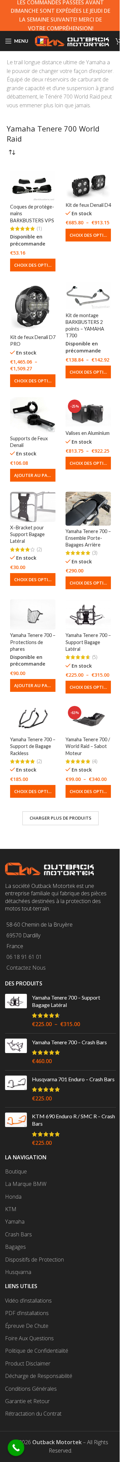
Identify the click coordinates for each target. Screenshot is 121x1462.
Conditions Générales (31, 1388)
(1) (39, 228)
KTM (10, 1209)
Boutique (16, 1171)
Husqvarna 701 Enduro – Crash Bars (73, 1079)
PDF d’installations (27, 1313)
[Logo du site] (72, 40)
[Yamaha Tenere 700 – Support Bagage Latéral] (88, 614)
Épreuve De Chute (26, 1325)
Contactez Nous (26, 967)
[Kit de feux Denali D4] (88, 185)
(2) (39, 549)
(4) (94, 761)
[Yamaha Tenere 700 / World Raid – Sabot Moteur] (88, 719)
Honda (13, 1196)
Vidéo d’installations (28, 1300)
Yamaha (15, 1221)
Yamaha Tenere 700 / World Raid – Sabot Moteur (88, 746)
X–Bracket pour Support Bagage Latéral (27, 534)
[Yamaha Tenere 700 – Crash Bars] (16, 1052)
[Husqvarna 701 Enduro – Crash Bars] (16, 1089)
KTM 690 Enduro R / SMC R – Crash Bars (73, 1120)
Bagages (15, 1246)
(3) (94, 553)
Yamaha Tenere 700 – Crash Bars (69, 1042)
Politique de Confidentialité (36, 1350)
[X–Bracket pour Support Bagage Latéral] (32, 507)
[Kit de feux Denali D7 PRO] (32, 307)
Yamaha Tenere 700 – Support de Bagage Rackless (32, 746)
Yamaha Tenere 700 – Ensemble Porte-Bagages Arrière (88, 538)
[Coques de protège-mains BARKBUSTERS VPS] (32, 186)
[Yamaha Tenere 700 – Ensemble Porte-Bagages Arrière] (88, 509)
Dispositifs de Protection (34, 1259)
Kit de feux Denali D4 (88, 205)
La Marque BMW (25, 1184)
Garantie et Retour (27, 1401)
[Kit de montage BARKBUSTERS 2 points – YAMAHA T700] (88, 295)
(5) (94, 657)
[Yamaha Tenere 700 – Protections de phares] (32, 614)
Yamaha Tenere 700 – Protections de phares (32, 641)
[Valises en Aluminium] (88, 412)
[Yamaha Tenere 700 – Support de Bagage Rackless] (32, 719)
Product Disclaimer (27, 1363)
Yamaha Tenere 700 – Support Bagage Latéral (88, 641)
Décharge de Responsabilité (38, 1376)
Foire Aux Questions (29, 1338)
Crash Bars (18, 1234)
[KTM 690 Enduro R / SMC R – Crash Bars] (16, 1130)
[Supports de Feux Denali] (32, 415)
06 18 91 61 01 (24, 957)
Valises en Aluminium (88, 433)
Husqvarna (18, 1272)
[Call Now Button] (16, 1447)
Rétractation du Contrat (33, 1413)
